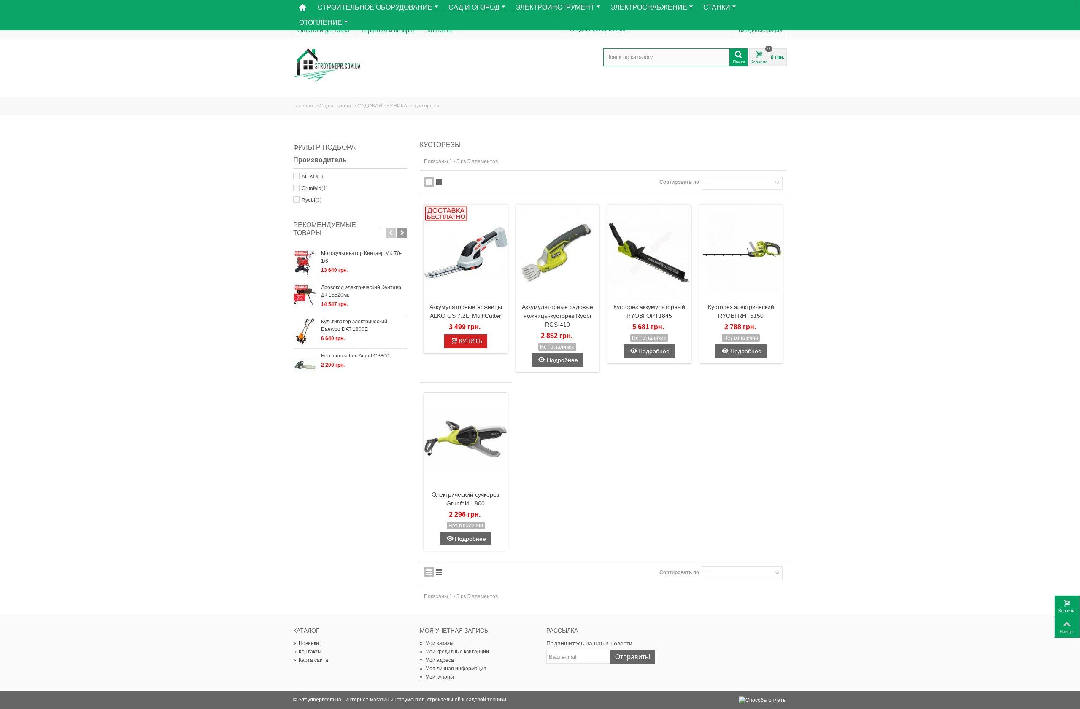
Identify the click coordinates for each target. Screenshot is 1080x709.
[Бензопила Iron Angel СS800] (305, 365)
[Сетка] (429, 182)
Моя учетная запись (454, 630)
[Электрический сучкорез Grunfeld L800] (466, 440)
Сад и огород (335, 106)
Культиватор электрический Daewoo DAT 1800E (354, 325)
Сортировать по (679, 182)
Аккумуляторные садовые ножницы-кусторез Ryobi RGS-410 (557, 315)
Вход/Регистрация (760, 30)
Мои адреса (437, 660)
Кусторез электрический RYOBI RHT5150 (741, 311)
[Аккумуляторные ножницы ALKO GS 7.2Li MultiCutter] (466, 252)
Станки (716, 7)
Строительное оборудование (375, 7)
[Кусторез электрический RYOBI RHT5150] (741, 252)
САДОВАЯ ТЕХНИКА (382, 106)
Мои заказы (437, 643)
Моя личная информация (453, 668)
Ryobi (311, 200)
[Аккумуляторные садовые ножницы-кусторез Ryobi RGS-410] (557, 252)
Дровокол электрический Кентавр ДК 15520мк (361, 291)
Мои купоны (437, 677)
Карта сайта (310, 660)
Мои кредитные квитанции (454, 652)
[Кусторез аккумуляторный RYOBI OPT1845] (649, 252)
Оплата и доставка (323, 30)
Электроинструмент (555, 7)
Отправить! (632, 657)
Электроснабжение (648, 7)
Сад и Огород (474, 7)
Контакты (440, 30)
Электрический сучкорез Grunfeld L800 (465, 499)
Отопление (320, 22)
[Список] (439, 182)
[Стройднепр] (327, 66)
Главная (303, 106)
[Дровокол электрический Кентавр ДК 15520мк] (305, 297)
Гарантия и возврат (388, 30)
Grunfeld (315, 188)
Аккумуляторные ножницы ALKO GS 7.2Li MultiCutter (465, 311)
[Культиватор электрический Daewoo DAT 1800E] (305, 331)
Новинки (306, 643)
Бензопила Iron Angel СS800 (355, 356)
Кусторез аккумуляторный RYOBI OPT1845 (649, 311)
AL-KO (312, 177)
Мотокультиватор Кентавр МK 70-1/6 (361, 257)
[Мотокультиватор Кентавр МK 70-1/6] (305, 263)
